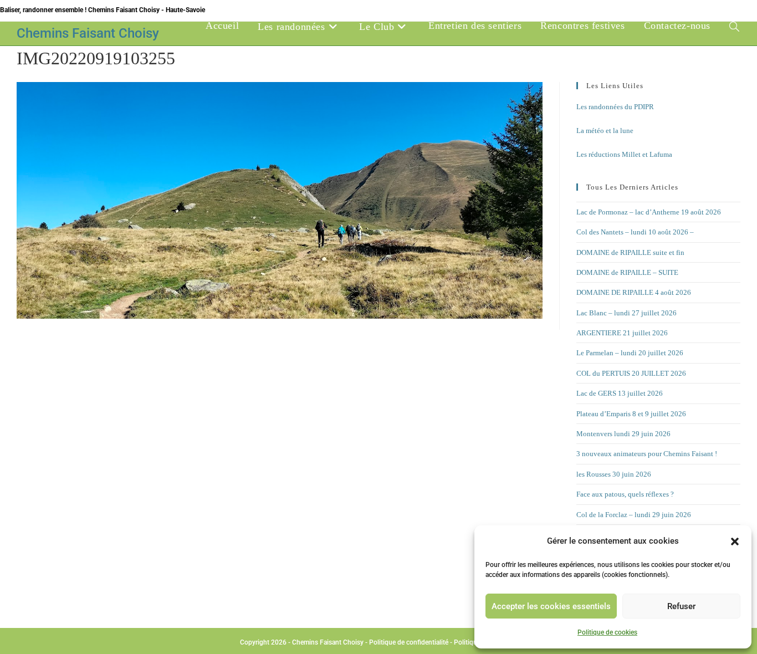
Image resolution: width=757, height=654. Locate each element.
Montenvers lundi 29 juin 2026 (623, 434)
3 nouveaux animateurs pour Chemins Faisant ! (646, 453)
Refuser (681, 606)
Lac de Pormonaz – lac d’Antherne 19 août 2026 (648, 212)
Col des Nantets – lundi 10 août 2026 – (635, 232)
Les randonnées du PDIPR (615, 107)
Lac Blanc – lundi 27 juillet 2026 (626, 313)
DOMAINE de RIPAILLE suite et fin (630, 252)
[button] (734, 541)
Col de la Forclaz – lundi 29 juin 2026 (633, 514)
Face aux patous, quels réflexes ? (625, 494)
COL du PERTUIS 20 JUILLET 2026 (631, 373)
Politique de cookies (607, 632)
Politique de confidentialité (408, 642)
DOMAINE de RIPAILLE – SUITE (627, 272)
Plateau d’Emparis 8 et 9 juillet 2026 (631, 414)
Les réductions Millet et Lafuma (624, 154)
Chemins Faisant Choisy (88, 33)
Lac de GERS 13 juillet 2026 (619, 393)
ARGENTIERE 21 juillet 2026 (622, 333)
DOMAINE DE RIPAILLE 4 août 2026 (633, 292)
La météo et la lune (604, 130)
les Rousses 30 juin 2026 (613, 474)
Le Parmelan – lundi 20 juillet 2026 (629, 353)
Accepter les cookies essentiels (551, 606)
